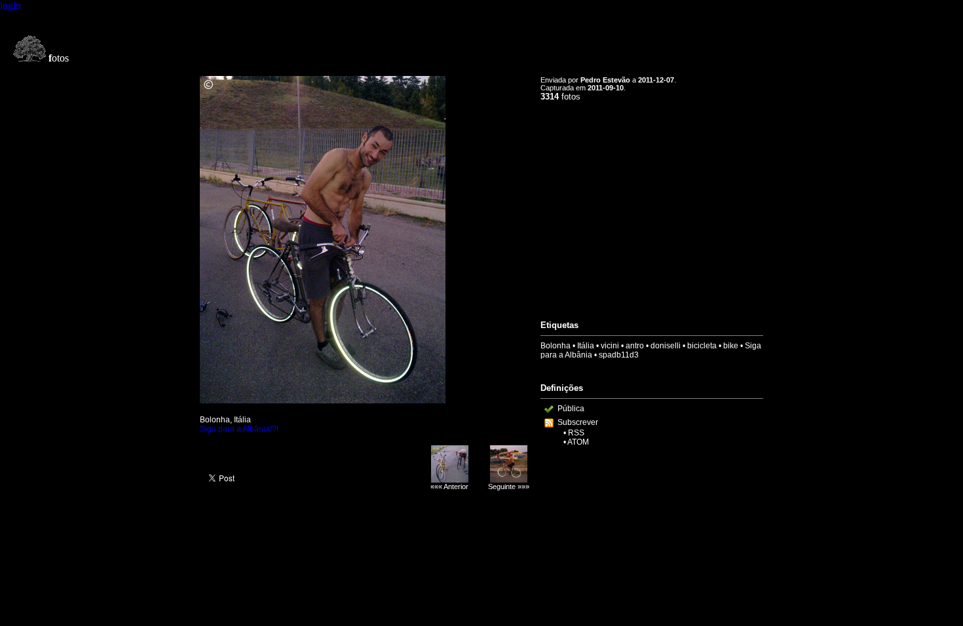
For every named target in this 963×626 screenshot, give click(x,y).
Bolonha (555, 345)
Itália (585, 345)
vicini (610, 345)
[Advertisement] (652, 205)
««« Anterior (449, 486)
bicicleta (702, 345)
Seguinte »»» (508, 486)
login (10, 5)
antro (635, 345)
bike (730, 345)
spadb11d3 (619, 354)
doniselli (666, 345)
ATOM (578, 442)
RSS (576, 432)
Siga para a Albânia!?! (239, 428)
